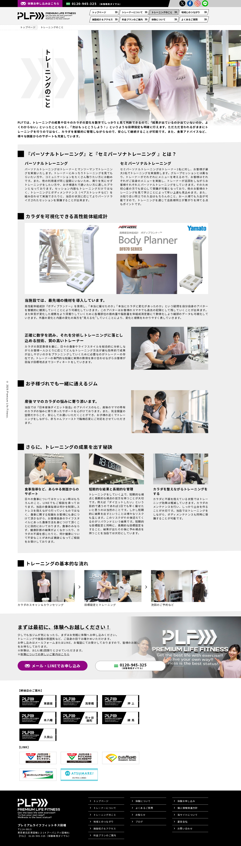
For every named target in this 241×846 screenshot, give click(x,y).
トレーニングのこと (162, 12)
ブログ (139, 821)
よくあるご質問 (189, 19)
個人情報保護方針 (187, 808)
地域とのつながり (190, 12)
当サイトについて (187, 814)
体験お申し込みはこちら (43, 3)
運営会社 (182, 821)
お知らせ (140, 814)
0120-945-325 (97, 3)
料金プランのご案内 (132, 19)
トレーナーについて (132, 12)
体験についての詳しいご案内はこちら (45, 654)
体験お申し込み (186, 801)
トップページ (99, 12)
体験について (158, 19)
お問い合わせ (185, 828)
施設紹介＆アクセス (102, 19)
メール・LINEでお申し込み (56, 665)
